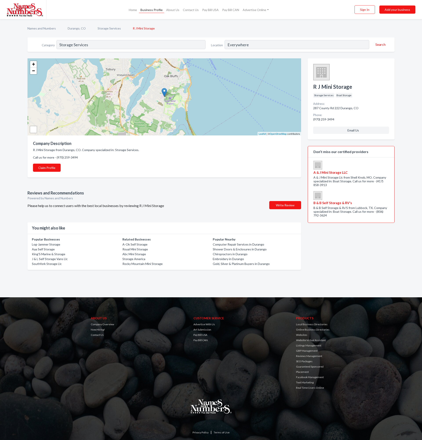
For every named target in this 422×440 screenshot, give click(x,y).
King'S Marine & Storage (48, 254)
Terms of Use (221, 432)
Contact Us (191, 10)
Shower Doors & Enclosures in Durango (240, 249)
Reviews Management (309, 356)
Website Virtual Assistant (311, 340)
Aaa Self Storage (43, 249)
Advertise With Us (204, 324)
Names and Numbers (41, 28)
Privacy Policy (201, 432)
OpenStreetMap (278, 133)
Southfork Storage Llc (47, 264)
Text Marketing (305, 382)
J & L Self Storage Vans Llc (50, 259)
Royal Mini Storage (135, 249)
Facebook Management (310, 377)
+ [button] (33, 64)
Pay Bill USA (210, 10)
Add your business (397, 9)
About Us (172, 10)
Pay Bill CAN (230, 10)
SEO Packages (304, 361)
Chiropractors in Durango (230, 254)
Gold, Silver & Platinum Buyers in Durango (241, 264)
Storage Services (109, 28)
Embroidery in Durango (228, 259)
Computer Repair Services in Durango (238, 244)
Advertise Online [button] (254, 10)
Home (133, 10)
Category (48, 45)
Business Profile (151, 10)
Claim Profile (46, 168)
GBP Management (307, 350)
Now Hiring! (98, 329)
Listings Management (308, 345)
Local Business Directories (311, 324)
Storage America (133, 259)
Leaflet (262, 133)
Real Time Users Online (310, 387)
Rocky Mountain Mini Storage (142, 264)
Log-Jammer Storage (46, 244)
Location (217, 45)
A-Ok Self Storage (134, 244)
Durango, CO (77, 28)
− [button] (33, 71)
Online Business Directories (312, 329)
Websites (301, 334)
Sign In (364, 9)
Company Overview (102, 324)
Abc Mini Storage (134, 254)
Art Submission (202, 329)
